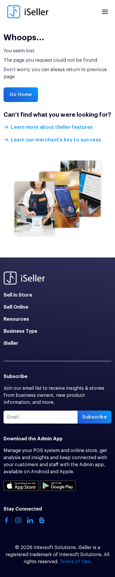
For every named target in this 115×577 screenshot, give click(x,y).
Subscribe (94, 417)
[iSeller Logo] (27, 11)
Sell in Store (18, 295)
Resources (16, 319)
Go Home (20, 94)
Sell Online (16, 307)
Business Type (20, 331)
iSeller (11, 343)
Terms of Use (75, 561)
